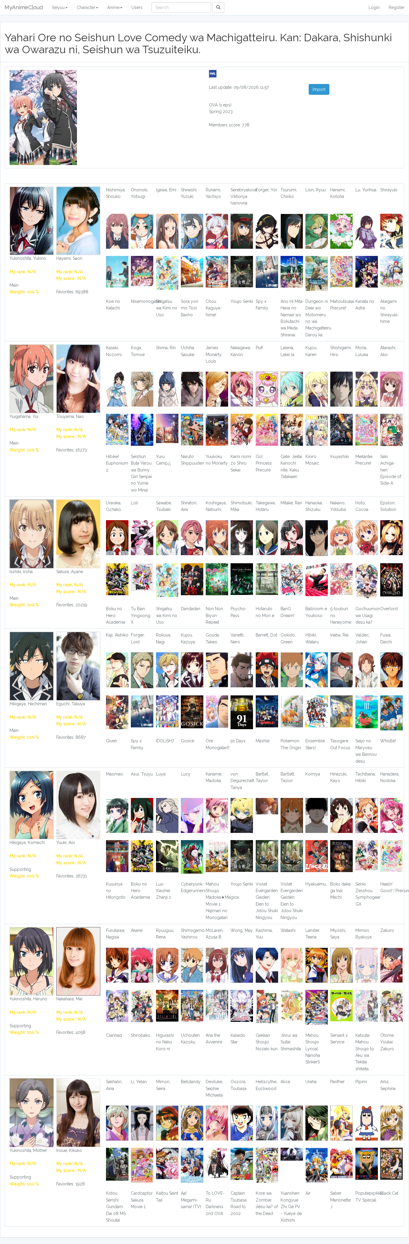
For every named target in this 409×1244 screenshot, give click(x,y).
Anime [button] (113, 7)
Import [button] (319, 89)
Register (397, 7)
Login (374, 7)
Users (137, 7)
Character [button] (86, 7)
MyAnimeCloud (23, 7)
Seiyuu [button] (58, 7)
